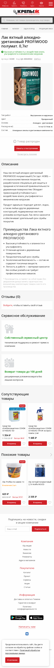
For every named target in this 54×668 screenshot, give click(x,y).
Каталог (27, 572)
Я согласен (12, 660)
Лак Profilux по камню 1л (13, 482)
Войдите (7, 305)
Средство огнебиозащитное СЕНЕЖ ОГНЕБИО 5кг (13, 428)
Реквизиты (27, 556)
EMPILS (37, 59)
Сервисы (27, 580)
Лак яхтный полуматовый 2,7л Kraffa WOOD (39, 483)
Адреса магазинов (27, 560)
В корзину (11, 443)
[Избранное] (24, 443)
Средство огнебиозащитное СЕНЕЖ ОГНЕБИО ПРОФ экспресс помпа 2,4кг (40, 429)
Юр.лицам (27, 545)
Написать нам (27, 626)
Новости (27, 549)
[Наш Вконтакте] (27, 634)
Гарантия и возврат (27, 603)
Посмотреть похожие (27, 154)
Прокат (27, 576)
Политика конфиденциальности (27, 607)
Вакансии (27, 553)
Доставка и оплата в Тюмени (27, 599)
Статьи (27, 587)
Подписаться (40, 529)
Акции (27, 583)
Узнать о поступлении (27, 148)
